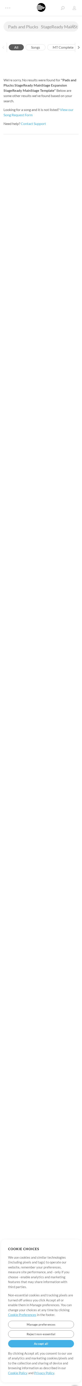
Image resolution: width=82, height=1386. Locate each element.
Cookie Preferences (22, 1315)
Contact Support (33, 123)
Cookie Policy (18, 1373)
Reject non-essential (41, 1334)
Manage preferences (41, 1324)
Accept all (41, 1343)
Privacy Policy (44, 1373)
